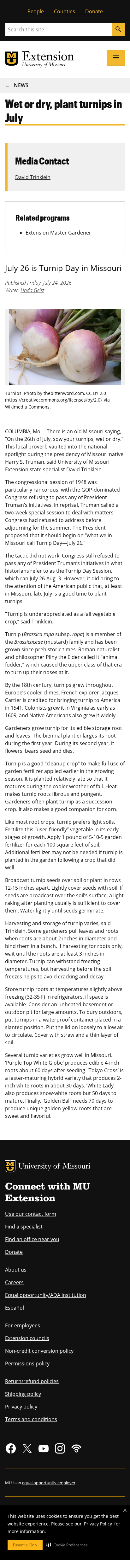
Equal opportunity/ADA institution (45, 1295)
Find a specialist (24, 1226)
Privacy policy (21, 1406)
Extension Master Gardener (58, 232)
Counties (64, 11)
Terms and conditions (31, 1419)
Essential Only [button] (25, 1545)
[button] (67, 1545)
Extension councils (27, 1338)
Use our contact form (30, 1213)
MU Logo (10, 1166)
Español (14, 1307)
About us (16, 1269)
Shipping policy (23, 1393)
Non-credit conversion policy (39, 1350)
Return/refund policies (32, 1381)
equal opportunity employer (48, 1483)
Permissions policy (27, 1363)
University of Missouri (54, 1167)
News (21, 85)
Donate (94, 11)
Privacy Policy (98, 1524)
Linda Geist (32, 290)
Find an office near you (32, 1239)
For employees (22, 1325)
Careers (14, 1282)
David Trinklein (32, 177)
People (35, 11)
